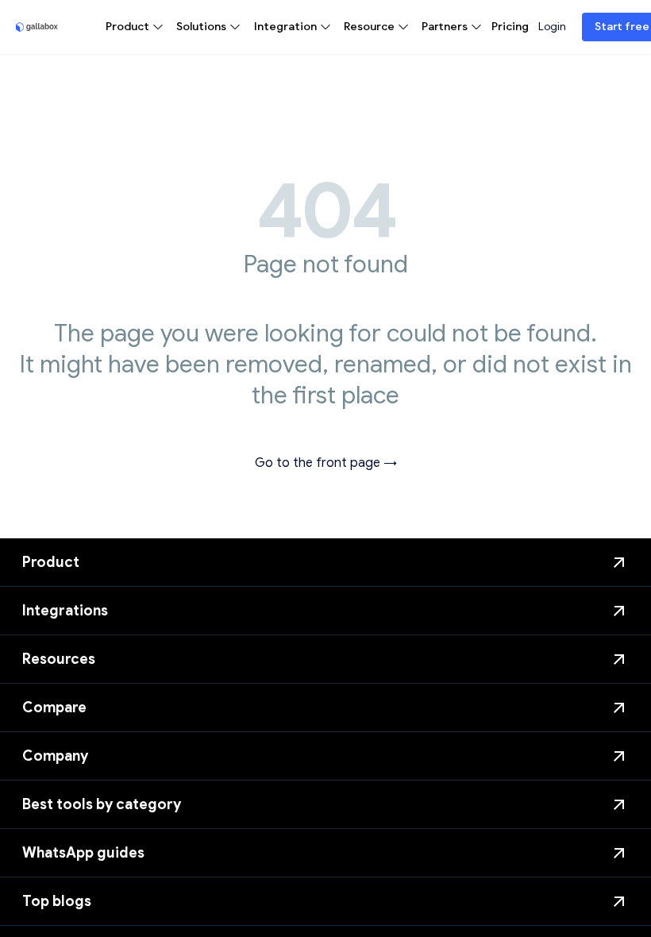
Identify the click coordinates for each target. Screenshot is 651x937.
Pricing (510, 26)
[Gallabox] (37, 26)
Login (552, 26)
